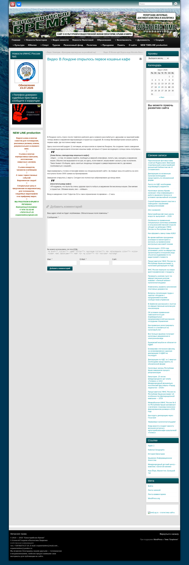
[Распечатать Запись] (140, 59)
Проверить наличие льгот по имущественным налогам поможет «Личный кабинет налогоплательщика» (160, 279)
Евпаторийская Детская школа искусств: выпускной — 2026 (161, 215)
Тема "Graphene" (171, 539)
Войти (150, 486)
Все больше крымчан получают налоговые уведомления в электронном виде (161, 336)
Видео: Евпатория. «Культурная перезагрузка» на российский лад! (71, 52)
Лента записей (154, 490)
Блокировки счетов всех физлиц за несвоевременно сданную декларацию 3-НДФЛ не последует (161, 352)
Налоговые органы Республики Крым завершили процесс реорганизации (161, 370)
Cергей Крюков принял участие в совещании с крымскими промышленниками (162, 203)
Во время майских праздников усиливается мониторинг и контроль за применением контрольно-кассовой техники (160, 240)
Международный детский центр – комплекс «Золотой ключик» (162, 465)
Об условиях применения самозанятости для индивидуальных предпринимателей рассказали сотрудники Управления (161, 316)
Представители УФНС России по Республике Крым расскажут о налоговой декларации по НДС (162, 263)
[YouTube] (12, 4)
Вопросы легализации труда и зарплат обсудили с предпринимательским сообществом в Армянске (160, 296)
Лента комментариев (157, 494)
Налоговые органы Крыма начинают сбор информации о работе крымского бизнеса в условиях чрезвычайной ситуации (162, 194)
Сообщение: (53, 217)
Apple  (151, 446)
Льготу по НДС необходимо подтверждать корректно (159, 185)
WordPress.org (154, 498)
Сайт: (114, 259)
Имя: (49, 259)
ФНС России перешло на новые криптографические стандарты (161, 271)
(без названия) (154, 210)
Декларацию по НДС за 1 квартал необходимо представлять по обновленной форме (162, 362)
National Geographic (156, 450)
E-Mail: (83, 259)
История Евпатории (156, 454)
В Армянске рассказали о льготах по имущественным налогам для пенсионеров (162, 306)
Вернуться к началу (169, 534)
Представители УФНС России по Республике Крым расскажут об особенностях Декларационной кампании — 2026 (162, 395)
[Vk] (19, 4)
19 (159, 87)
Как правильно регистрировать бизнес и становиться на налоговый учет (161, 327)
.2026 (30, 87)
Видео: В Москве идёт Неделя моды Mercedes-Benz (123, 52)
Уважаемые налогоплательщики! (162, 422)
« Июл (161, 97)
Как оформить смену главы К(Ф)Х (162, 233)
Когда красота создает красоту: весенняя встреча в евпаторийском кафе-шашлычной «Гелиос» (162, 429)
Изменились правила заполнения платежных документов (162, 288)
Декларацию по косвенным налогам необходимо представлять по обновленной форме (161, 177)
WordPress (158, 539)
